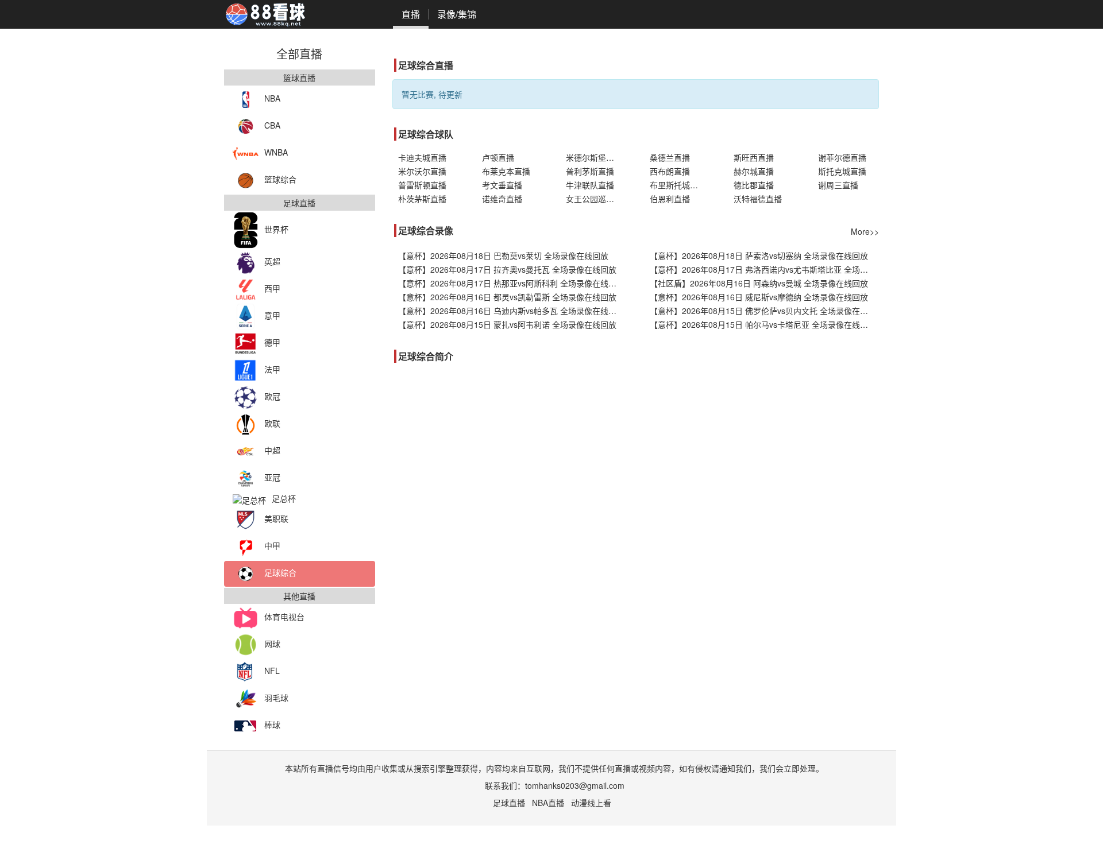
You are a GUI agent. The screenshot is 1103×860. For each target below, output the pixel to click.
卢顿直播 (498, 157)
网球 (272, 643)
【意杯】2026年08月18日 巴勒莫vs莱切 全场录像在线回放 (503, 255)
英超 (272, 261)
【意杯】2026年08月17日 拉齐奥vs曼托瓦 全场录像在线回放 (507, 269)
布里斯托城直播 (678, 185)
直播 (411, 14)
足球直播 (509, 802)
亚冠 (272, 477)
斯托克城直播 (842, 171)
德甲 (272, 342)
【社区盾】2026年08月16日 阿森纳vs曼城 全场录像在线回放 (759, 283)
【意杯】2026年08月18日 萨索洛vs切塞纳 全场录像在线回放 (759, 255)
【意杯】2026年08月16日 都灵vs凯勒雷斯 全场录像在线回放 (507, 297)
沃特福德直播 (758, 198)
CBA (272, 125)
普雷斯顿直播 (422, 185)
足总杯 (284, 498)
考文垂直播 (502, 185)
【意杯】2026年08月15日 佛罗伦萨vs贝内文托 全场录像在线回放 (764, 310)
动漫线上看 (591, 802)
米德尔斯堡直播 (594, 157)
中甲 (272, 545)
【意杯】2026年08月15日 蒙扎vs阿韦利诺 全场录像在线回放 (507, 324)
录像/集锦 (456, 14)
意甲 (272, 315)
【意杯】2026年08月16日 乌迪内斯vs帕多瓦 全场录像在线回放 (511, 310)
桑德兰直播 (670, 157)
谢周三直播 (838, 185)
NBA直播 (548, 802)
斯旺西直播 (754, 157)
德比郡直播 (754, 185)
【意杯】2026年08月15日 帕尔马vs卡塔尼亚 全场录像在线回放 (763, 324)
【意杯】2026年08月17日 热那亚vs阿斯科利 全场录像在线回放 (511, 283)
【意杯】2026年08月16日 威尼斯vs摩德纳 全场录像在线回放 (759, 297)
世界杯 (276, 229)
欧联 (272, 423)
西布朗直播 (670, 171)
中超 (272, 450)
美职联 (276, 518)
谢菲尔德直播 (842, 157)
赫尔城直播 (754, 171)
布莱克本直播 (506, 171)
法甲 (272, 369)
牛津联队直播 (590, 185)
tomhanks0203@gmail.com (574, 785)
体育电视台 (284, 616)
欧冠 (272, 396)
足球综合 (280, 572)
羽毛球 (276, 697)
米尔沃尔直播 (422, 171)
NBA (272, 98)
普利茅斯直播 (590, 171)
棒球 (272, 724)
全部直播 (299, 53)
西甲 (272, 288)
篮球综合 (280, 179)
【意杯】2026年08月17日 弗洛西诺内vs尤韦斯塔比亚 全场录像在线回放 (764, 269)
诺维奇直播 (502, 198)
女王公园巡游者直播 (596, 198)
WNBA (276, 152)
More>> (865, 231)
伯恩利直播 (670, 198)
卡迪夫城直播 (422, 157)
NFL (272, 670)
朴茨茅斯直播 (422, 198)
